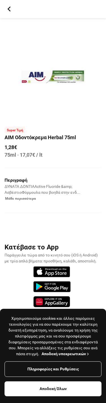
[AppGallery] (51, 302)
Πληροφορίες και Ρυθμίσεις (53, 369)
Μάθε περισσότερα (20, 199)
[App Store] (51, 272)
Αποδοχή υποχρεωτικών (64, 354)
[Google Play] (52, 287)
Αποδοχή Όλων (53, 388)
